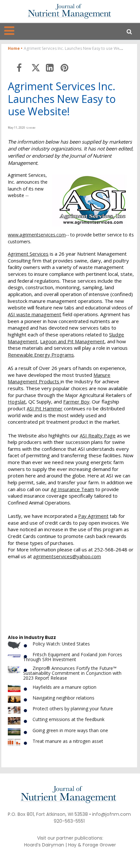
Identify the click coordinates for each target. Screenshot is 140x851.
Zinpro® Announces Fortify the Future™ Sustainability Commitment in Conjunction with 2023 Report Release (72, 673)
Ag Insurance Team (72, 489)
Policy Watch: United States (61, 644)
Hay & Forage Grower (92, 845)
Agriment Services (28, 253)
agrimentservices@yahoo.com (67, 556)
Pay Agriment (93, 516)
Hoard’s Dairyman (44, 845)
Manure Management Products (59, 378)
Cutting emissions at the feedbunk (69, 719)
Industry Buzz (40, 637)
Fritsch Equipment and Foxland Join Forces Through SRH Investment (72, 656)
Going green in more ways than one (70, 730)
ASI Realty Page (98, 435)
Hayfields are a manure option (64, 687)
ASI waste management (34, 314)
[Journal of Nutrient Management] (69, 11)
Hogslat (17, 401)
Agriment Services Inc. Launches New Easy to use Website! (62, 98)
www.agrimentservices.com (37, 235)
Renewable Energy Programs (41, 354)
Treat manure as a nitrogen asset (68, 741)
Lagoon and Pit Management (72, 341)
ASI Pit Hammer (45, 408)
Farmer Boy (76, 401)
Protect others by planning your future (73, 708)
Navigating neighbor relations (63, 698)
